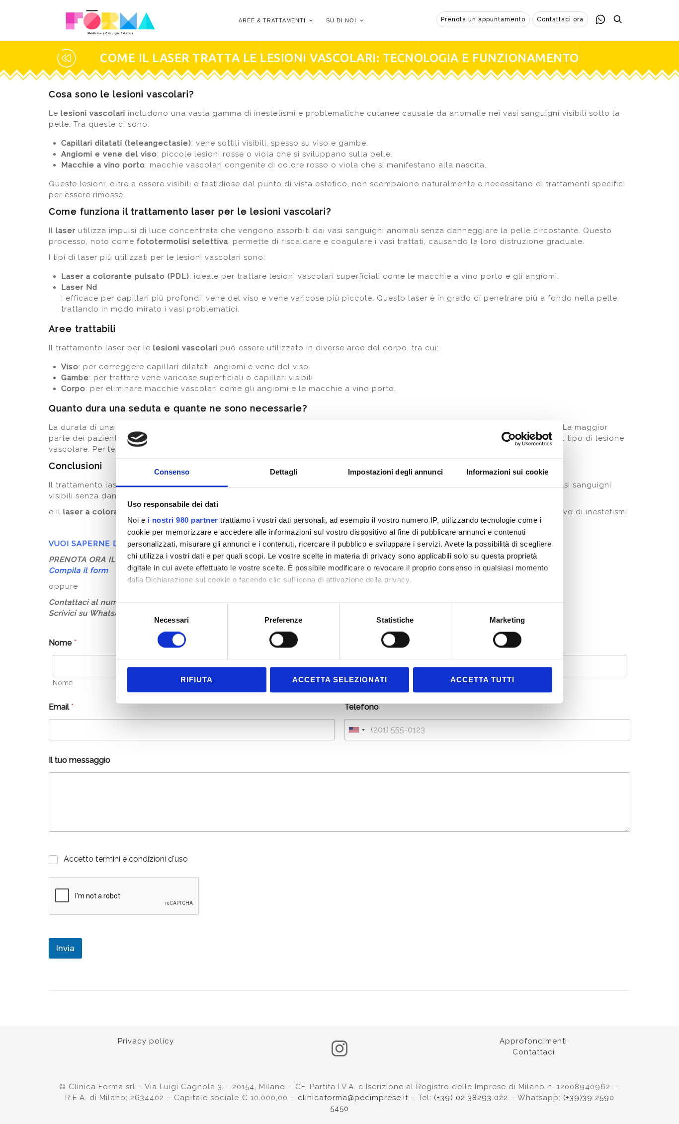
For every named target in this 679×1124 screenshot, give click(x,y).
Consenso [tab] (172, 472)
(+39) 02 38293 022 (471, 1097)
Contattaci (533, 1051)
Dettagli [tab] (283, 472)
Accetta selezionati (339, 679)
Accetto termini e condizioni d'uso (126, 859)
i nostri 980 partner (183, 520)
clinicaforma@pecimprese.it (353, 1097)
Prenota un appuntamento (483, 19)
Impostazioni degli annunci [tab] (395, 472)
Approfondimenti (533, 1041)
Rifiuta (196, 679)
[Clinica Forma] (110, 20)
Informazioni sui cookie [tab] (507, 472)
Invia (65, 948)
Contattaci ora (560, 19)
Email (61, 707)
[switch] (283, 640)
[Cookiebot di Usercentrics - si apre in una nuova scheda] (508, 439)
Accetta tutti (482, 679)
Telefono (361, 707)
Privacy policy (146, 1041)
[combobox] (356, 730)
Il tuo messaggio (79, 760)
